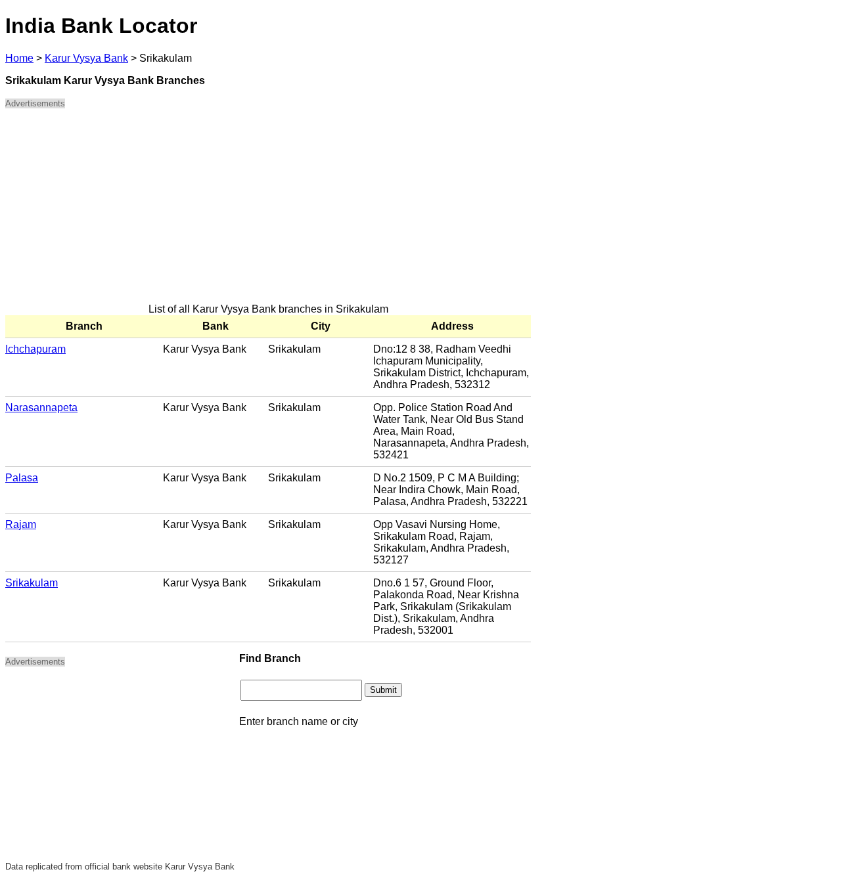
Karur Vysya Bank (86, 58)
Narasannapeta (41, 407)
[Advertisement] (268, 211)
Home (19, 58)
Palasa (21, 477)
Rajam (20, 524)
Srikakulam (31, 582)
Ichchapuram (35, 349)
